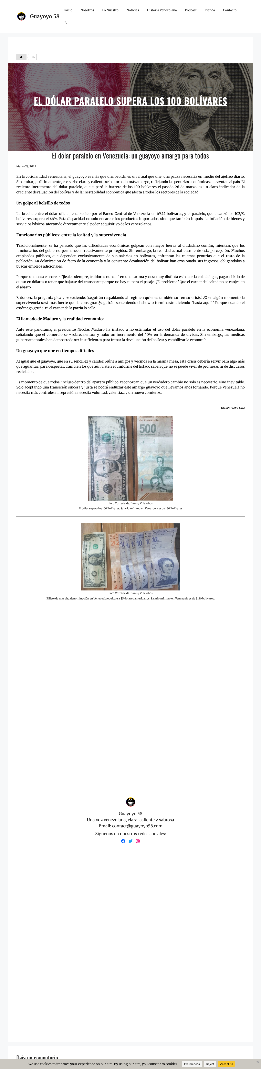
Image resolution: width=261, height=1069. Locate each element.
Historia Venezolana (162, 10)
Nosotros (87, 10)
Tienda (210, 10)
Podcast (191, 10)
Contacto (230, 10)
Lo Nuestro (110, 10)
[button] (65, 22)
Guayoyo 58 (45, 16)
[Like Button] (21, 57)
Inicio (68, 10)
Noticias (133, 10)
